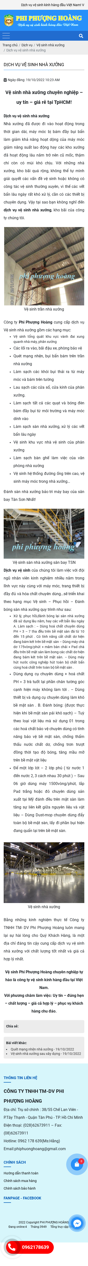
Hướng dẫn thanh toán (21, 1173)
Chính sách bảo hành (20, 1188)
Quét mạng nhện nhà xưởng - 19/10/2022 (42, 1049)
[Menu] (6, 36)
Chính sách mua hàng (20, 1181)
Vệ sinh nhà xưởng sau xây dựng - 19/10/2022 (46, 1054)
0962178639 (35, 1247)
